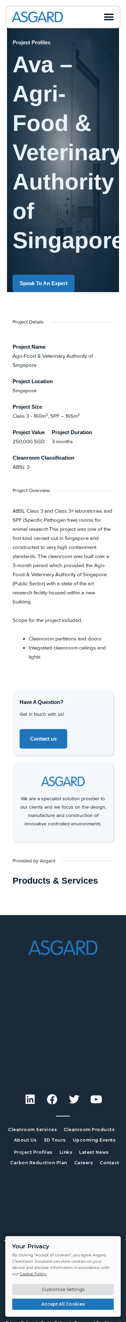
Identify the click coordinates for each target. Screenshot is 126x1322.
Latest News (94, 1152)
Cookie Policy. (33, 1273)
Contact (109, 1162)
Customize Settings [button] (63, 1289)
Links (65, 1152)
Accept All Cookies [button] (63, 1304)
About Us (25, 1140)
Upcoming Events (94, 1140)
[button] (109, 17)
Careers (83, 1162)
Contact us (43, 739)
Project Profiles (33, 1152)
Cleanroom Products (89, 1129)
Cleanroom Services (32, 1129)
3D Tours (55, 1140)
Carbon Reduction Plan (38, 1162)
